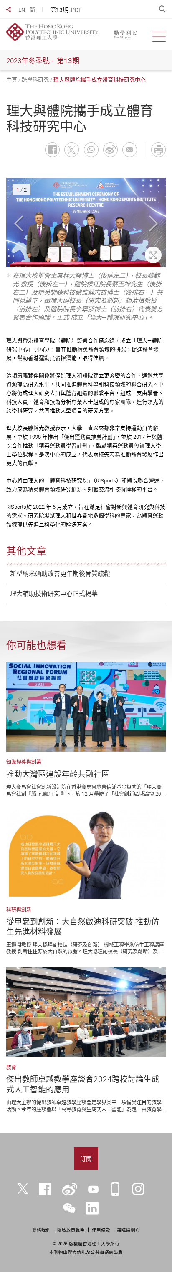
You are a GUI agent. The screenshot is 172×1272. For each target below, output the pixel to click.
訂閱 (86, 1158)
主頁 (11, 80)
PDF (76, 10)
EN (21, 9)
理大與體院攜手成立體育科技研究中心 (99, 80)
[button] (19, 224)
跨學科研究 (35, 80)
